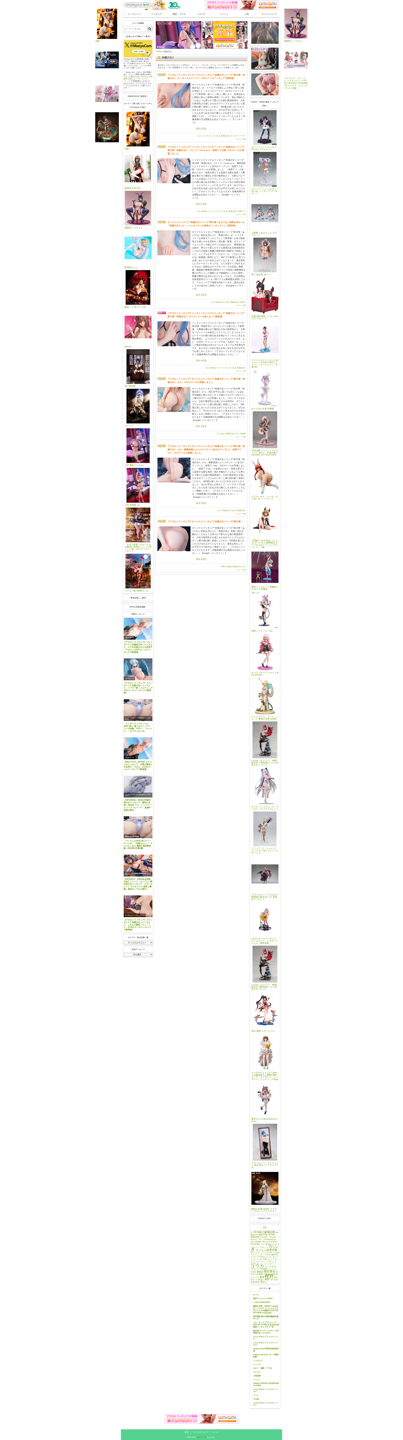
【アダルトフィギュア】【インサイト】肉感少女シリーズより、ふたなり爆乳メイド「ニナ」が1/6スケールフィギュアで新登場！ (138, 925)
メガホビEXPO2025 (261, 1302)
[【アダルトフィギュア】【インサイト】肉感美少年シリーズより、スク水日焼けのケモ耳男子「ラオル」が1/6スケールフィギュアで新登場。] (138, 629)
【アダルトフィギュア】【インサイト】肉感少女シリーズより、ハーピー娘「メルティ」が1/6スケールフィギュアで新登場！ (138, 688)
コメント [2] (241, 371)
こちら (142, 66)
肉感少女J (225, 136)
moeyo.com (202, 1437)
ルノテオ (269, 1266)
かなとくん (264, 1247)
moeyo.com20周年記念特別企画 (266, 1349)
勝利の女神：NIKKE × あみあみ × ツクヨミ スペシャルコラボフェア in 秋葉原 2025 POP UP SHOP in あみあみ (265, 1309)
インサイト (207, 136)
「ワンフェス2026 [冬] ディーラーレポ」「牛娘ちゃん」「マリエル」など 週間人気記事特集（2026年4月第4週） (138, 845)
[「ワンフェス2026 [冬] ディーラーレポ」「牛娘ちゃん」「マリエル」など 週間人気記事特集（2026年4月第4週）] (138, 827)
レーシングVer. (264, 1268)
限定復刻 (256, 1282)
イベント (224, 14)
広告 (186, 1432)
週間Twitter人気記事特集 (132, 836)
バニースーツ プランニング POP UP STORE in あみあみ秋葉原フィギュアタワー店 (266, 1324)
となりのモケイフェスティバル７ (265, 1404)
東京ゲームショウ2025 (263, 1298)
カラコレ (268, 1257)
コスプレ (201, 14)
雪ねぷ (263, 1282)
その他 (256, 1399)
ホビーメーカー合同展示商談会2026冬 (135, 873)
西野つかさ (270, 1279)
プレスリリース (129, 637)
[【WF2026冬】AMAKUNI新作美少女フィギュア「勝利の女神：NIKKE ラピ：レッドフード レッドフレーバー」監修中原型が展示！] (138, 787)
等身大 (243, 302)
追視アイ (242, 211)
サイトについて (269, 14)
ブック (256, 1395)
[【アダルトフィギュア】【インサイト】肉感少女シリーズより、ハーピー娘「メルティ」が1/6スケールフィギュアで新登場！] (138, 669)
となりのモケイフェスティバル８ (265, 1344)
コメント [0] (241, 139)
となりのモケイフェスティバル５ (265, 1390)
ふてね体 (275, 1252)
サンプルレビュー (130, 915)
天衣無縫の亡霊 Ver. (262, 1274)
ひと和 (269, 1252)
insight (204, 211)
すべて (256, 1295)
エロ (199, 136)
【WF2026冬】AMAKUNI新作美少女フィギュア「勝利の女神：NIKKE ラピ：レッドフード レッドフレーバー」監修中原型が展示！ (137, 805)
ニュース (257, 1364)
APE (223, 566)
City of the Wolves (263, 1235)
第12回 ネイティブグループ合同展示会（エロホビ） (265, 1332)
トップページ (134, 14)
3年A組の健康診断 (264, 1232)
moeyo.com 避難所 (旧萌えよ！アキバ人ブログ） (138, 79)
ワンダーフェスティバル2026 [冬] (134, 718)
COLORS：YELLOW (268, 1237)
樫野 (269, 1276)
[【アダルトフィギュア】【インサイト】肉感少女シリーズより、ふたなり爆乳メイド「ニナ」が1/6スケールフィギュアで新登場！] (138, 906)
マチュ (270, 1261)
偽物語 (260, 1271)
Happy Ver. (260, 1241)
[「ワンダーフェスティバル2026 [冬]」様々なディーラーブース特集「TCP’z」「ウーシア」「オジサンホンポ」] (138, 710)
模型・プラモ (179, 14)
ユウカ (257, 1266)
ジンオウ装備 (261, 1259)
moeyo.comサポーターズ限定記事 (266, 1355)
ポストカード (261, 1261)
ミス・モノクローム (267, 1264)
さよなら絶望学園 (266, 1250)
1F (252, 1232)
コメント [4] (241, 437)
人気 (246, 14)
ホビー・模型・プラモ (262, 1368)
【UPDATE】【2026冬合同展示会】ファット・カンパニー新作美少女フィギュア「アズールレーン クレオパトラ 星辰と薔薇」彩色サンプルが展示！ (138, 884)
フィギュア (156, 14)
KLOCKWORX (271, 1242)
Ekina (253, 1239)
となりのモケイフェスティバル (265, 1338)
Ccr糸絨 (258, 1234)
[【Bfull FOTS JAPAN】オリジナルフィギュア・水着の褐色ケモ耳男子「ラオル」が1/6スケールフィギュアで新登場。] (138, 748)
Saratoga (255, 1244)
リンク (215, 1432)
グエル (253, 1259)
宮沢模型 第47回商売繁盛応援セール (265, 1317)
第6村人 (261, 1280)
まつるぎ (216, 136)
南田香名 (270, 1271)
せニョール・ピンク (258, 1252)
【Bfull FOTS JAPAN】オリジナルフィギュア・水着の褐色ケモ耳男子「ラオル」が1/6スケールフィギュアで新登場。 (138, 766)
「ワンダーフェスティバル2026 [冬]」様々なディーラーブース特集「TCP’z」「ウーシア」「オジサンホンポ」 (138, 727)
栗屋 (262, 1277)
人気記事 (257, 1376)
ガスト (275, 1257)
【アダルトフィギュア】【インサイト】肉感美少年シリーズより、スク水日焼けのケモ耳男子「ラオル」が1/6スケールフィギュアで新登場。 (138, 647)
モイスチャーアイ (238, 136)
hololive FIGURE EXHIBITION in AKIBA (266, 1384)
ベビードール (213, 211)
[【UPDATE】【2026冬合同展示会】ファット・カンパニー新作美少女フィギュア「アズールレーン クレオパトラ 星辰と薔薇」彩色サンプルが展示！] (138, 865)
